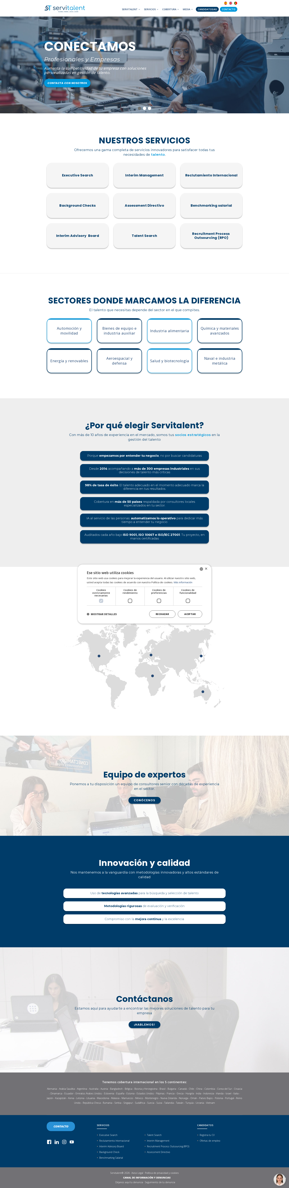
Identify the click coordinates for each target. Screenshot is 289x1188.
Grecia (180, 1093)
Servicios (150, 9)
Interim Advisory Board (77, 236)
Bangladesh (116, 1088)
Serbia (117, 1102)
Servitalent (130, 9)
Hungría (190, 1093)
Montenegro (151, 1098)
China (199, 1088)
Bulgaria (172, 1088)
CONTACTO (60, 1126)
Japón (50, 1098)
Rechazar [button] (162, 614)
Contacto (228, 9)
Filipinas (160, 1093)
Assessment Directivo (144, 205)
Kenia (71, 1098)
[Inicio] (66, 8)
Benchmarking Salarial (111, 1157)
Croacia (238, 1088)
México (139, 1098)
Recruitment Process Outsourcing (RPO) (211, 236)
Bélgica (128, 1088)
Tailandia (169, 1102)
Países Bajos (206, 1098)
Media (187, 9)
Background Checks (77, 205)
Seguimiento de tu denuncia (160, 1182)
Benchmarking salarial (211, 205)
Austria (104, 1088)
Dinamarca (56, 1093)
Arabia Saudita (67, 1088)
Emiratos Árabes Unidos (89, 1093)
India (198, 1093)
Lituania (90, 1098)
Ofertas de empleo (210, 1140)
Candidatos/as (207, 9)
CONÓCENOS (144, 800)
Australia (93, 1088)
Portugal (229, 1098)
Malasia (115, 1098)
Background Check (109, 1152)
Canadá (182, 1088)
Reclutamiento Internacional (211, 175)
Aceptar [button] (190, 614)
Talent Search (144, 236)
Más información (183, 582)
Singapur (128, 1102)
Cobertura (169, 9)
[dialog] (144, 593)
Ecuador (68, 1093)
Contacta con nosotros (67, 81)
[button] (102, 614)
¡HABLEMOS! (144, 1024)
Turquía (189, 1102)
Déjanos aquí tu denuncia (129, 1182)
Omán (193, 1098)
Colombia (209, 1088)
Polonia (219, 1098)
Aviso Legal (137, 1172)
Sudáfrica (140, 1102)
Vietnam (210, 1102)
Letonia (80, 1098)
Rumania (107, 1102)
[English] (230, 3)
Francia (170, 1093)
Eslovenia (109, 1093)
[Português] (235, 3)
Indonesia (208, 1093)
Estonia (130, 1093)
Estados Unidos (145, 1093)
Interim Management (144, 175)
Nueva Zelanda (169, 1098)
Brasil (162, 1088)
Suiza (159, 1102)
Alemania (52, 1088)
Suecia (150, 1102)
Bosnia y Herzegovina (145, 1088)
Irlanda (219, 1093)
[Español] (225, 3)
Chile (191, 1088)
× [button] (206, 569)
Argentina (82, 1088)
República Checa (92, 1102)
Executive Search (77, 175)
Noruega (183, 1098)
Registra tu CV (207, 1135)
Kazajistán (60, 1098)
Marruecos (127, 1098)
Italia (235, 1093)
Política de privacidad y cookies (162, 1172)
